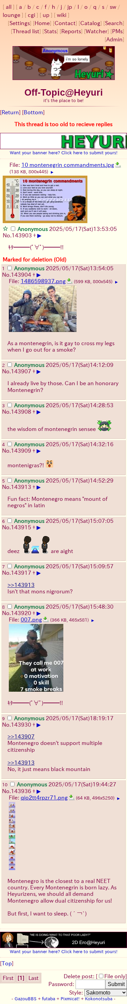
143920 (21, 613)
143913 (21, 487)
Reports (71, 31)
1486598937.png (43, 281)
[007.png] (46, 619)
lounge (11, 15)
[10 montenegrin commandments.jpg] (118, 165)
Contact (65, 23)
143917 (21, 572)
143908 (21, 411)
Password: (62, 984)
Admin (114, 39)
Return (10, 112)
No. (7, 235)
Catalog (90, 23)
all (9, 6)
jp (69, 6)
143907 (21, 371)
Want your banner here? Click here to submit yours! (64, 152)
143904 (21, 274)
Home (42, 23)
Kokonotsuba (98, 999)
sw (113, 6)
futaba (48, 999)
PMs (117, 31)
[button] (5, 228)
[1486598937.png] (69, 281)
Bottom (33, 112)
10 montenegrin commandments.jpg (67, 165)
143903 (22, 235)
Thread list (26, 31)
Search (114, 23)
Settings (19, 23)
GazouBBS (26, 999)
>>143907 (21, 736)
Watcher (96, 31)
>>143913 (21, 585)
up (46, 15)
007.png (31, 619)
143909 (21, 450)
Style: (76, 992)
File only (114, 976)
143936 (21, 791)
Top (7, 963)
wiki (61, 15)
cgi (31, 15)
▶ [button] (52, 172)
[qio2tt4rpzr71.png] (72, 797)
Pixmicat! (70, 999)
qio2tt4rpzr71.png (44, 797)
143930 (21, 724)
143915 (21, 527)
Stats (50, 31)
